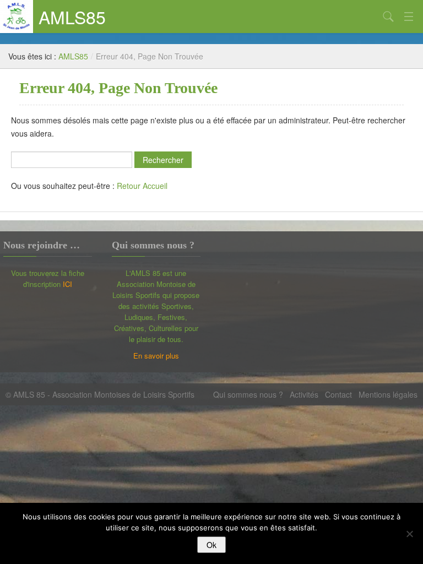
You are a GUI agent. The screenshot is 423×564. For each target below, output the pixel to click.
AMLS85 (72, 16)
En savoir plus (156, 355)
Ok (211, 544)
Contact (338, 394)
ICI (67, 284)
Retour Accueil (142, 185)
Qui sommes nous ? (248, 394)
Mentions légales (388, 394)
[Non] (409, 533)
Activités (304, 394)
